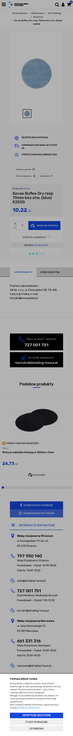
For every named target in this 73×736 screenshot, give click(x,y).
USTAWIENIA (36, 728)
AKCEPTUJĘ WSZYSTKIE (37, 715)
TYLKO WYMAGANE (36, 722)
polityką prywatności (28, 707)
